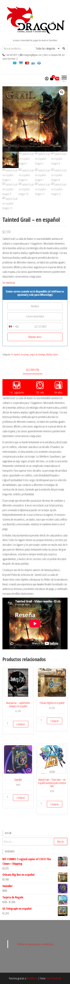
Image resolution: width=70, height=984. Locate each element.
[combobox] (13, 326)
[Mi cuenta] (47, 78)
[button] (62, 92)
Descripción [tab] (32, 370)
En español (15, 354)
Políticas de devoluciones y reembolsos (35, 944)
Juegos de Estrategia (37, 354)
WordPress (32, 978)
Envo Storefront (53, 978)
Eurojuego (25, 354)
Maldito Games (52, 354)
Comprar (20, 724)
